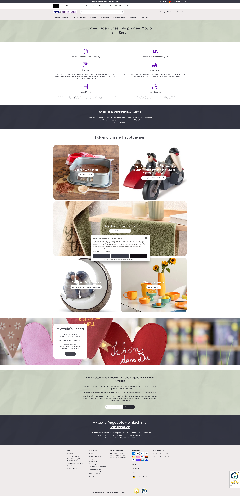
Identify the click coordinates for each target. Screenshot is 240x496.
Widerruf (93, 17)
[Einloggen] (160, 12)
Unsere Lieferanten (62, 17)
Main (56, 6)
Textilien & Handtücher (116, 6)
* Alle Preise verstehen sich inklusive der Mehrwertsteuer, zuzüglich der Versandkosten (118, 455)
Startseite (91, 453)
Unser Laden (133, 17)
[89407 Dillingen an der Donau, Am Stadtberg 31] (120, 341)
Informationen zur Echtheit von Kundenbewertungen (97, 472)
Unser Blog (144, 17)
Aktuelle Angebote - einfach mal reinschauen (120, 424)
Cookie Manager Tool (99, 492)
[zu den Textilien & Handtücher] (120, 228)
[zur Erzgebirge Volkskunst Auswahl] (154, 172)
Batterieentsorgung (72, 468)
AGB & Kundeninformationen (75, 463)
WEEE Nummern (93, 461)
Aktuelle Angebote (80, 17)
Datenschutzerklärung (73, 456)
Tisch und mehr (131, 6)
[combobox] (102, 12)
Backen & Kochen (67, 6)
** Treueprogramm (118, 17)
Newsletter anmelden (95, 469)
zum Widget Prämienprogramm (97, 466)
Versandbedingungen (95, 456)
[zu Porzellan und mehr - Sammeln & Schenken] (86, 285)
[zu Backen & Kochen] (86, 172)
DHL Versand (104, 17)
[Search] (122, 12)
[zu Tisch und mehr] (154, 285)
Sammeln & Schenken (99, 6)
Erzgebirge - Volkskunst (83, 6)
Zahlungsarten (93, 459)
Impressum (70, 453)
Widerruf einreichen (72, 466)
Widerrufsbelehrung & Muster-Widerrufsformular (75, 459)
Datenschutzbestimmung (143, 396)
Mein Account (92, 476)
